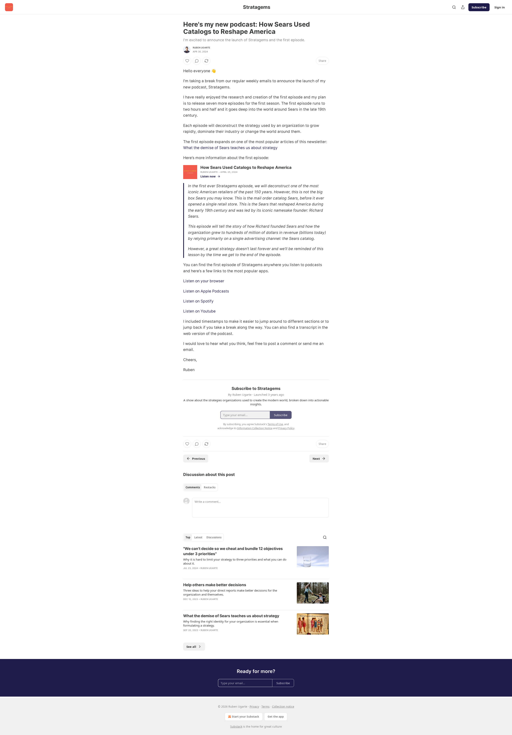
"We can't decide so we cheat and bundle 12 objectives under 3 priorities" (233, 551)
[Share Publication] (463, 7)
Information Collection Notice (254, 428)
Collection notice (283, 706)
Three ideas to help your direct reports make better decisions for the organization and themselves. (230, 592)
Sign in (499, 7)
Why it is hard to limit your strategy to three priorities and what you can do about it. (234, 561)
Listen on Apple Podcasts (206, 291)
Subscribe (479, 7)
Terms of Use (275, 424)
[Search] (454, 7)
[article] (256, 561)
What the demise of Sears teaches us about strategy (230, 147)
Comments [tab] (193, 487)
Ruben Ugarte (201, 47)
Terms (265, 706)
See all (191, 647)
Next (316, 459)
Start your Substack (245, 716)
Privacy (254, 706)
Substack (236, 726)
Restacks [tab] (209, 487)
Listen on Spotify (198, 301)
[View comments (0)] (197, 61)
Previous (198, 459)
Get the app (276, 716)
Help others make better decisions (214, 585)
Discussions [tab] (213, 537)
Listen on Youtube (199, 311)
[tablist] (200, 487)
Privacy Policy (286, 428)
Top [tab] (188, 537)
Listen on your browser (203, 281)
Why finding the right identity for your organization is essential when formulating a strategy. (230, 623)
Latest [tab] (198, 537)
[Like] (187, 61)
